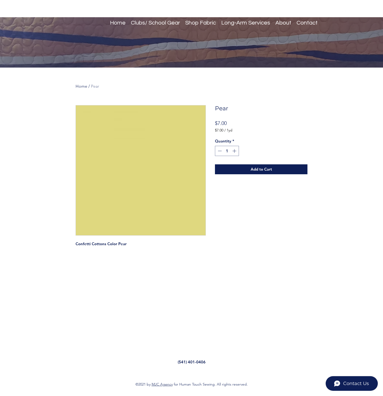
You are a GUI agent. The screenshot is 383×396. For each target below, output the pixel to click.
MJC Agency (162, 384)
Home (81, 86)
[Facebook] (351, 13)
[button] (359, 13)
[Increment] (234, 151)
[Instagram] (343, 13)
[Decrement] (219, 151)
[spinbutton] (227, 151)
